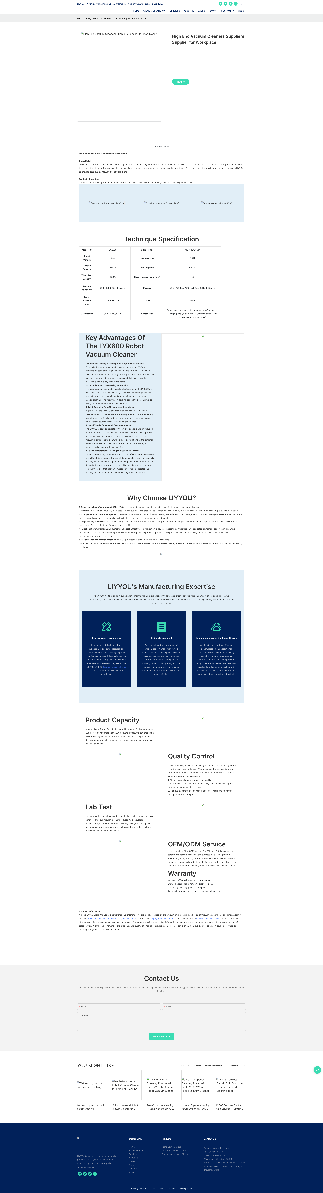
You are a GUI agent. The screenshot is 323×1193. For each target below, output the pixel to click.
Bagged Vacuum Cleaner (114, 667)
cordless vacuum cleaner (98, 918)
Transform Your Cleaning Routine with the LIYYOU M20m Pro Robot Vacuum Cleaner (160, 1107)
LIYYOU (81, 18)
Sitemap (175, 1188)
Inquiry (181, 81)
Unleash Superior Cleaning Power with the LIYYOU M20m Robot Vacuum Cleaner (195, 1107)
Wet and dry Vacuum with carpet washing (91, 1107)
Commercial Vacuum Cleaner (216, 1065)
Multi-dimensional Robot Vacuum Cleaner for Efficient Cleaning (125, 1107)
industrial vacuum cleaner (208, 918)
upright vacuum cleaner (163, 918)
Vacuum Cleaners (237, 1065)
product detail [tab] (162, 146)
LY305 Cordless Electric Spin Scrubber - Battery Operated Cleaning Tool (229, 1107)
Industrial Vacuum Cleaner (190, 1065)
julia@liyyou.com (218, 1155)
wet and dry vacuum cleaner (124, 918)
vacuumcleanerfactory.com (158, 1188)
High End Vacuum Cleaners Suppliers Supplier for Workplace (117, 18)
